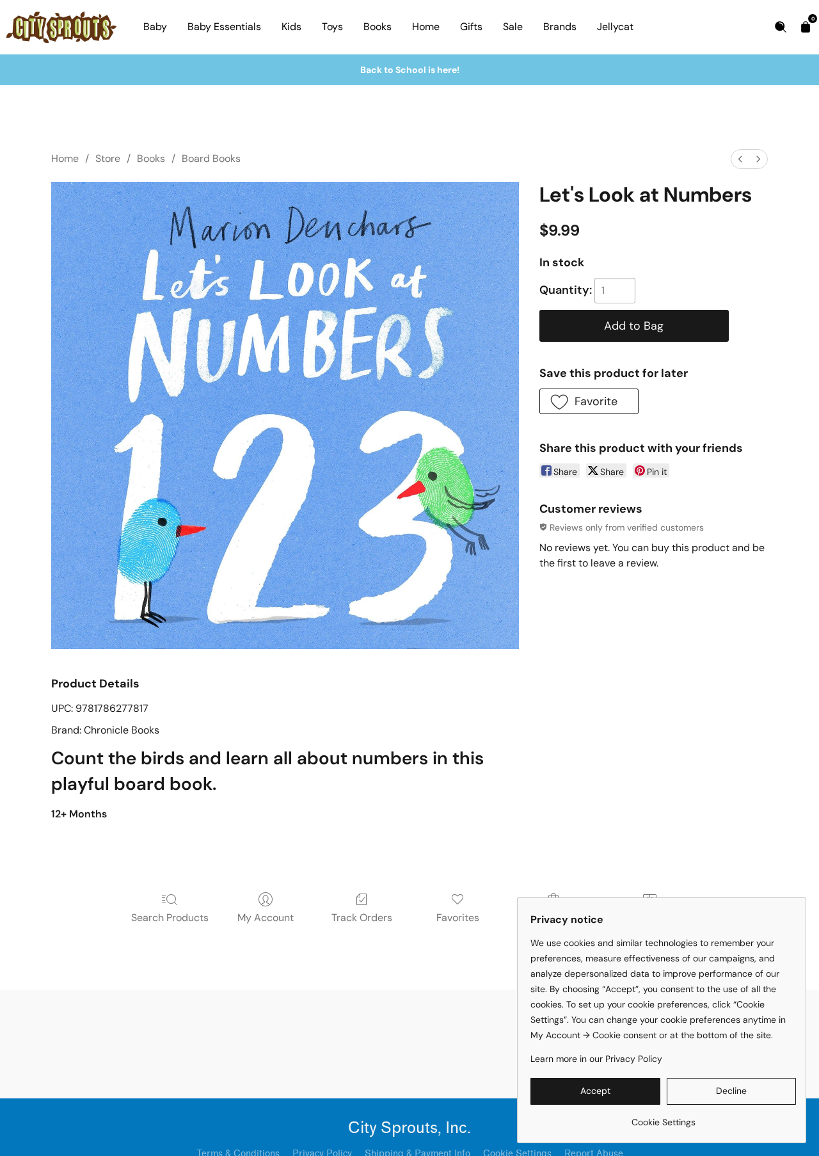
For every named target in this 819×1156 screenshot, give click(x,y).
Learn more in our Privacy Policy (596, 1058)
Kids (291, 26)
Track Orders (361, 917)
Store (107, 158)
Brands (559, 26)
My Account (265, 917)
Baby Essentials (224, 26)
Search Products (170, 917)
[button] (589, 401)
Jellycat (615, 26)
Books (377, 26)
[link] (663, 1117)
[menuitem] (740, 159)
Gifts (471, 26)
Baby (155, 26)
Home (426, 26)
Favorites (457, 917)
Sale (513, 26)
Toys (332, 26)
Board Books (211, 158)
